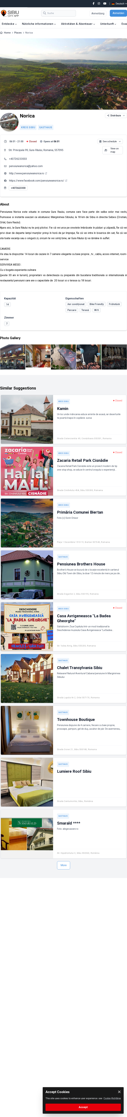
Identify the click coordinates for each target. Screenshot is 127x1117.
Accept (83, 1107)
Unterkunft (107, 23)
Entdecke (8, 23)
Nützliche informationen (38, 23)
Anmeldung (97, 13)
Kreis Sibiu (28, 127)
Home (7, 32)
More (64, 865)
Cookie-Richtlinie (112, 1098)
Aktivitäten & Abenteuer (77, 23)
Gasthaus (45, 127)
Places (18, 32)
